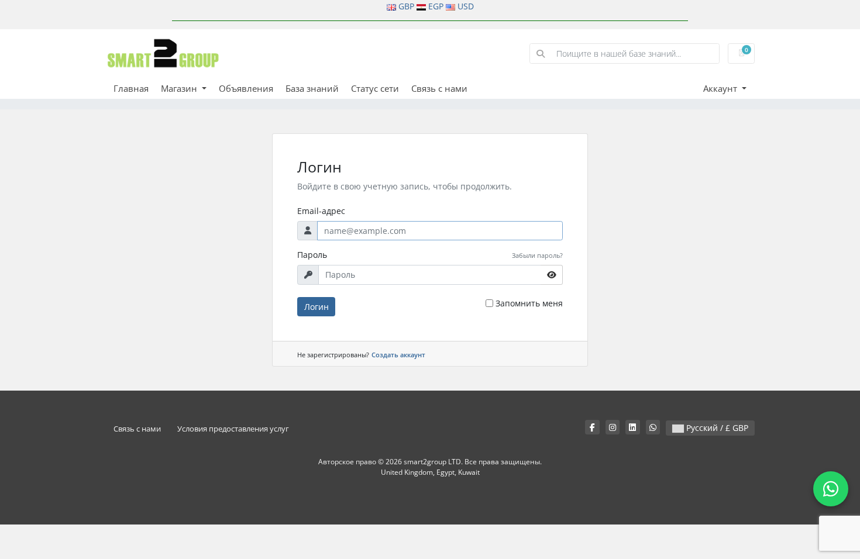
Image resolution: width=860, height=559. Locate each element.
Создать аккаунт (398, 354)
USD (465, 6)
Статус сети (375, 88)
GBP (406, 6)
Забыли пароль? (537, 255)
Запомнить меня (529, 303)
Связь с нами (439, 88)
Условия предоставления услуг (233, 429)
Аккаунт (721, 88)
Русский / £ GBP (716, 427)
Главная (131, 88)
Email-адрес (321, 210)
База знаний (312, 88)
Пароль (312, 254)
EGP (435, 6)
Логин (316, 306)
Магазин (180, 88)
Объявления (246, 88)
